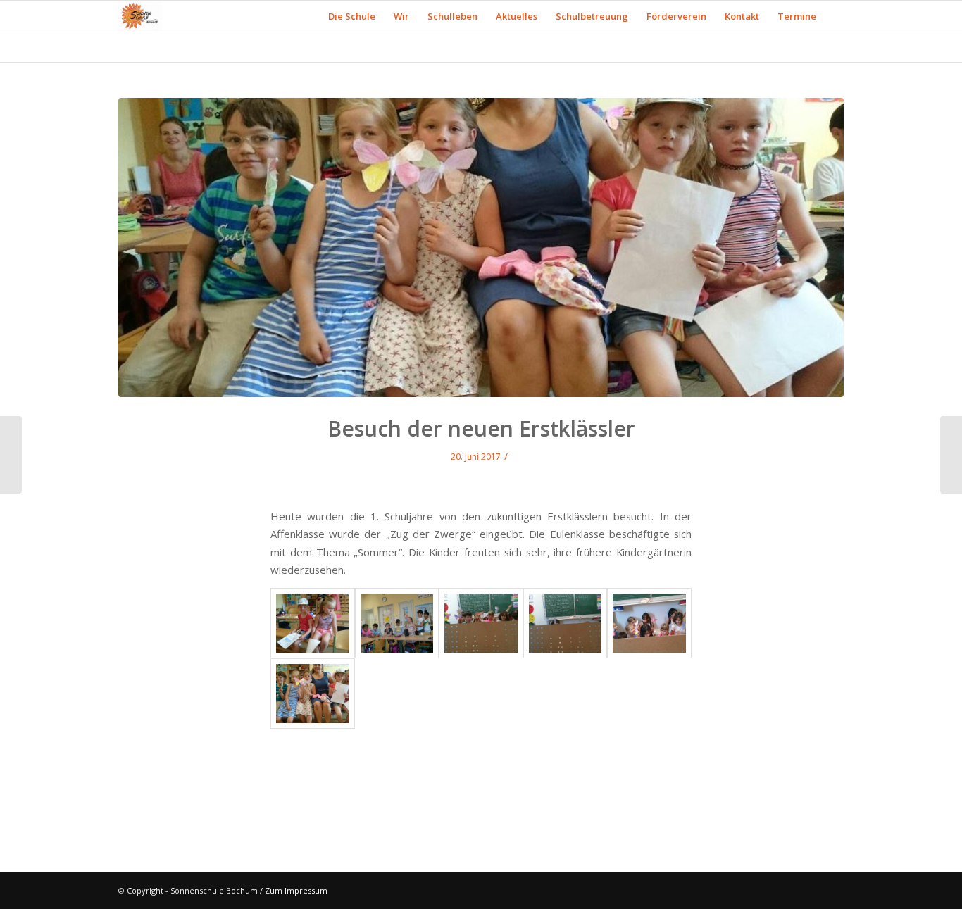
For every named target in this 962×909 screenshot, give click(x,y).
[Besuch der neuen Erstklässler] (481, 247)
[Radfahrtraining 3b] (11, 455)
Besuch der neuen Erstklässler (481, 428)
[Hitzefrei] (951, 455)
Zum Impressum (296, 890)
